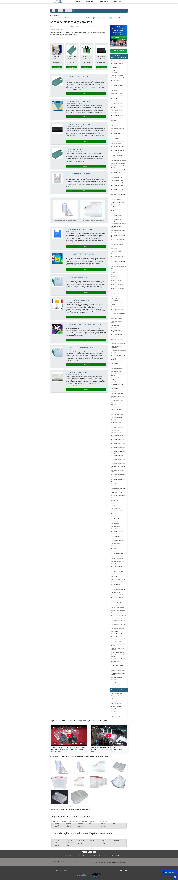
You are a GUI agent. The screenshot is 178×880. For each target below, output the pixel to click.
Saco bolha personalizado (117, 242)
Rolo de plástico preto (116, 422)
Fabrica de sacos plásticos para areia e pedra (118, 106)
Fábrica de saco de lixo (116, 407)
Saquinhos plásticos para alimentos (116, 662)
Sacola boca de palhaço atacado (118, 612)
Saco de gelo (114, 90)
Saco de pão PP (114, 158)
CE (84, 838)
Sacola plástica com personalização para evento (117, 287)
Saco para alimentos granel (117, 189)
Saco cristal (113, 503)
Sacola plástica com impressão (118, 261)
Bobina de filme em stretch (117, 693)
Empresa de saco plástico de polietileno (117, 403)
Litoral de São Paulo (103, 821)
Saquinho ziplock (115, 500)
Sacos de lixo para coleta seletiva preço (118, 489)
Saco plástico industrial (116, 123)
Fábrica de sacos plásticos (117, 75)
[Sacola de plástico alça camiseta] (57, 50)
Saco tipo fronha (115, 80)
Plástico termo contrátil (116, 417)
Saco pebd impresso (115, 518)
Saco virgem (114, 551)
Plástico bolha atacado (116, 251)
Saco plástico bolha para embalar (118, 223)
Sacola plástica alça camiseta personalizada (117, 310)
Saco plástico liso (115, 72)
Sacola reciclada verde (116, 636)
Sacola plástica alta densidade (118, 264)
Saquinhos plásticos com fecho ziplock (118, 397)
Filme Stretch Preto (81, 856)
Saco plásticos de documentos (118, 474)
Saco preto (113, 548)
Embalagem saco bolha (116, 199)
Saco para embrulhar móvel (117, 180)
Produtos (89, 2)
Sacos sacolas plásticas (116, 93)
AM (93, 838)
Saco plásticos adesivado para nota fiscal (118, 460)
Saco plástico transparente (117, 85)
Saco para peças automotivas (117, 182)
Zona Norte (64, 821)
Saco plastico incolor (115, 136)
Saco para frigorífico (115, 153)
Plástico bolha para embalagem (118, 194)
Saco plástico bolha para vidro (118, 230)
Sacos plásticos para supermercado (115, 387)
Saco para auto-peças (116, 175)
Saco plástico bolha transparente (118, 232)
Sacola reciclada (114, 631)
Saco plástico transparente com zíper (118, 448)
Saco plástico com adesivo (116, 17)
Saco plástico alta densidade (117, 141)
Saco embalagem (115, 130)
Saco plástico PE (114, 138)
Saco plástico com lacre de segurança (117, 436)
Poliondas (113, 714)
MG (56, 838)
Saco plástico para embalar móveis (117, 186)
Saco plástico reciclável (116, 88)
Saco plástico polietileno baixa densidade (118, 236)
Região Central (56, 821)
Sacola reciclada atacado (116, 633)
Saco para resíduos (115, 508)
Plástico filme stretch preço (117, 414)
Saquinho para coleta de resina (118, 497)
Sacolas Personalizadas (116, 316)
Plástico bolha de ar (115, 253)
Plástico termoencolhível (116, 118)
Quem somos (104, 2)
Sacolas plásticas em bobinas (117, 382)
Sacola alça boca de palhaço (117, 553)
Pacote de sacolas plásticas (117, 581)
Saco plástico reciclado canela (118, 540)
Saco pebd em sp (115, 516)
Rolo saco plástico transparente (118, 652)
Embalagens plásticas (116, 706)
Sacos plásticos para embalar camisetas (102, 17)
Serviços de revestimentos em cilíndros (118, 673)
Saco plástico (114, 679)
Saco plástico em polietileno (117, 128)
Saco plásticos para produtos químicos (117, 480)
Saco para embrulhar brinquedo (118, 169)
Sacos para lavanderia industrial (118, 155)
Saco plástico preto (115, 685)
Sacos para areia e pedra (116, 103)
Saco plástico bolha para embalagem (116, 220)
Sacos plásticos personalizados (118, 60)
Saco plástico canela (115, 526)
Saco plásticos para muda (117, 476)
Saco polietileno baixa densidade (118, 355)
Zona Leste (84, 821)
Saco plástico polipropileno (117, 112)
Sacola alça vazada (115, 592)
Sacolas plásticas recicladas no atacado (118, 644)
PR (67, 838)
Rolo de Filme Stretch (113, 856)
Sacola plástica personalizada (117, 306)
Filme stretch (114, 698)
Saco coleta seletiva (115, 574)
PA (97, 838)
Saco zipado (114, 483)
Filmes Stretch (60, 38)
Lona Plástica (114, 711)
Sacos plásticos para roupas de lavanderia (118, 147)
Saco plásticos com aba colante (118, 463)
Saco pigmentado (115, 523)
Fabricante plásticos (115, 83)
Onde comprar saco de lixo (117, 412)
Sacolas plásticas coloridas (117, 256)
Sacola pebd (114, 563)
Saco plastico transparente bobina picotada (118, 655)
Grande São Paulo (93, 821)
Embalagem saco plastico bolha (118, 202)
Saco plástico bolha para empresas (116, 226)
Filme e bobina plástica (116, 703)
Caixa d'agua (114, 682)
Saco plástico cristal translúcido (118, 531)
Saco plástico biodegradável (117, 77)
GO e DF (89, 838)
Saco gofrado (114, 505)
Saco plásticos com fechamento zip (70, 17)
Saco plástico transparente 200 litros (118, 440)
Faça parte (122, 862)
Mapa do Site (115, 862)
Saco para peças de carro (117, 172)
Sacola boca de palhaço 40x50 (118, 610)
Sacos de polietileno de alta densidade (117, 358)
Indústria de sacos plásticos (117, 95)
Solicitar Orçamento (118, 50)
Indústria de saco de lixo (116, 409)
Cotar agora (57, 67)
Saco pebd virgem (115, 521)
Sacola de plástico (115, 293)
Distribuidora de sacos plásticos (118, 665)
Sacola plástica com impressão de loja (118, 267)
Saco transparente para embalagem (116, 378)
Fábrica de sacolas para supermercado (116, 362)
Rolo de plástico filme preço (117, 419)
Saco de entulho (114, 98)
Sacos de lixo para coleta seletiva (118, 486)
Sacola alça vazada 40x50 (117, 597)
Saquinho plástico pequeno (117, 391)
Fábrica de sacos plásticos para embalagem (118, 205)
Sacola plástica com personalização (115, 275)
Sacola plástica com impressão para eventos (118, 271)
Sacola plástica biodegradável (117, 566)
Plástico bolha (114, 248)
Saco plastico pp (114, 327)
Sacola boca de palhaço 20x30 (118, 605)
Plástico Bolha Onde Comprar (117, 192)
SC (70, 838)
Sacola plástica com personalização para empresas (118, 283)
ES (60, 838)
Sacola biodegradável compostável (116, 66)
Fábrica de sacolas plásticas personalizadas (117, 340)
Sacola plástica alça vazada (117, 259)
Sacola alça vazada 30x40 (117, 594)
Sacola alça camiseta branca (117, 587)
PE (77, 838)
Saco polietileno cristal (116, 545)
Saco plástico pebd (115, 534)
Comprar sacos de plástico (56, 17)
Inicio (78, 2)
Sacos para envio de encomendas (118, 495)
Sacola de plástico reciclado (117, 558)
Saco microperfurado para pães (118, 163)
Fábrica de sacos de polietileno (118, 343)
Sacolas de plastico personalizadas (115, 299)
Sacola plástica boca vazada (117, 628)
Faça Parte (117, 2)
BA (80, 838)
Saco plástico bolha (115, 213)
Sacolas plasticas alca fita (117, 334)
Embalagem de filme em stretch (118, 695)
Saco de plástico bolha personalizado (116, 209)
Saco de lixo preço (115, 430)
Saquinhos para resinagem (117, 393)
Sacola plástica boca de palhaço (118, 618)
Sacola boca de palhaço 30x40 (118, 607)
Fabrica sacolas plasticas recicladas (116, 321)
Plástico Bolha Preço (115, 197)
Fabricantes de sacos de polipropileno (116, 346)
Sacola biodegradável (116, 556)
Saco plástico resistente (116, 133)
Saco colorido (114, 576)
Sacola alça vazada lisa (116, 600)
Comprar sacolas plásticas (117, 400)
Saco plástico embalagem (117, 63)
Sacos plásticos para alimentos (118, 337)
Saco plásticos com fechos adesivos (117, 471)
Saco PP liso (114, 125)
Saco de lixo (113, 425)
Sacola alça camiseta (115, 584)
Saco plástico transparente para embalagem (118, 452)
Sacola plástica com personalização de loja (116, 279)
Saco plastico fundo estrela (117, 368)
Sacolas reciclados (115, 569)
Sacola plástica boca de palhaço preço (85, 17)
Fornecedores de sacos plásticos (118, 350)
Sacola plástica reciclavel (116, 677)
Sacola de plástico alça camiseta (118, 615)
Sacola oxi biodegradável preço (118, 561)
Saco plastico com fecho (116, 325)
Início (95, 862)
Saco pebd (113, 513)
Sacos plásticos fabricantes (117, 384)
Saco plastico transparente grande (117, 331)
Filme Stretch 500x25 (67, 856)
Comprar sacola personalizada (118, 313)
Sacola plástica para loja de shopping (117, 303)
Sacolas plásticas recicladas (117, 641)
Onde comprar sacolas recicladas (118, 579)
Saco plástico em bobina (116, 371)
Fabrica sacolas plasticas (116, 318)
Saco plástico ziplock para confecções (117, 456)
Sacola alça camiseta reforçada (118, 589)
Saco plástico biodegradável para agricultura (118, 166)
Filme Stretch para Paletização (97, 856)
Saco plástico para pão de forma (118, 160)
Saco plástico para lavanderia (117, 150)
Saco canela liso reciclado (117, 571)
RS (74, 838)
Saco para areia (114, 101)
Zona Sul (78, 821)
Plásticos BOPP (114, 120)
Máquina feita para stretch (117, 701)
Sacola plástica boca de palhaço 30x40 (118, 621)
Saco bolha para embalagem (117, 239)
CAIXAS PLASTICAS (115, 716)
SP (63, 838)
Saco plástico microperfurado (117, 658)
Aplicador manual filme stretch (118, 670)
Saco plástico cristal (115, 528)
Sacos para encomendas (116, 492)
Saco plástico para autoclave (117, 352)
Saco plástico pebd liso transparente (116, 537)
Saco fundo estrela (115, 366)
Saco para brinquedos (116, 143)
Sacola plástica (114, 296)
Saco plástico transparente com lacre (118, 444)
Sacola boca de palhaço (116, 602)
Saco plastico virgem (115, 543)
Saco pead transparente (116, 510)
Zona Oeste (71, 821)
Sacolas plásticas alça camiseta (118, 639)
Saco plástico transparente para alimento (118, 374)
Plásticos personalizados (116, 110)
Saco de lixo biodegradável (117, 427)
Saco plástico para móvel (116, 177)
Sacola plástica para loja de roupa (118, 291)
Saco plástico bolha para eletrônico (116, 216)
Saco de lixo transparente (117, 432)
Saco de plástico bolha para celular (117, 245)
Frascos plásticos (115, 708)
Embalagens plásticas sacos (117, 70)
